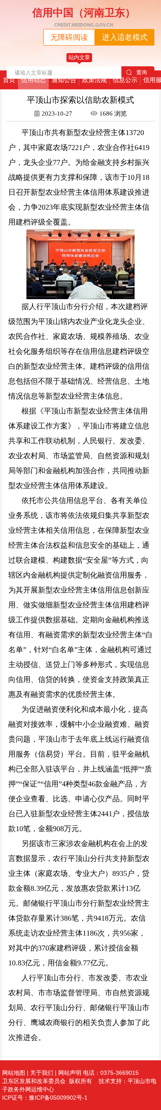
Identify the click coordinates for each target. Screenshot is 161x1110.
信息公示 (125, 79)
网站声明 (69, 1072)
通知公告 (64, 79)
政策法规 (94, 79)
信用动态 (33, 79)
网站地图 (13, 1072)
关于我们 (41, 1072)
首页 (9, 79)
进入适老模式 (124, 37)
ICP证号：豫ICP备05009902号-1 (45, 1097)
